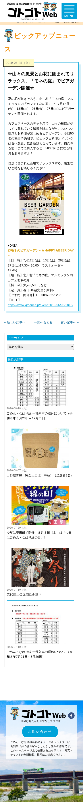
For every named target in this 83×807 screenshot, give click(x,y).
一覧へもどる (43, 322)
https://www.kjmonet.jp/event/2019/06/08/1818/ (40, 305)
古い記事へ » (70, 322)
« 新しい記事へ (14, 322)
